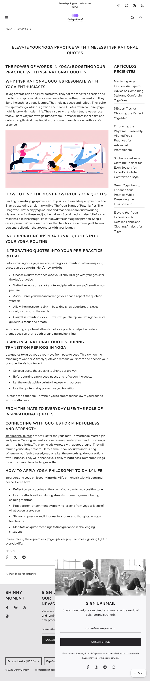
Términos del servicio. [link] (108, 657)
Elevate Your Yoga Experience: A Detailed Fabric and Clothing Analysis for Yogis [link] (128, 222)
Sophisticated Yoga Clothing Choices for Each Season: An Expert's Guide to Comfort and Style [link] (128, 167)
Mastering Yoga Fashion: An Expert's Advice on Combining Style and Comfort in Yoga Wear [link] (128, 90)
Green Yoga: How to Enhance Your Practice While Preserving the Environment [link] (127, 194)
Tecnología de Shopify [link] (46, 669)
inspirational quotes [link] (33, 98)
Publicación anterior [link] (22, 574)
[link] (119, 5)
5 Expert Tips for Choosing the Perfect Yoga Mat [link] (128, 113)
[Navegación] (7, 18)
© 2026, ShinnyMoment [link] (17, 669)
